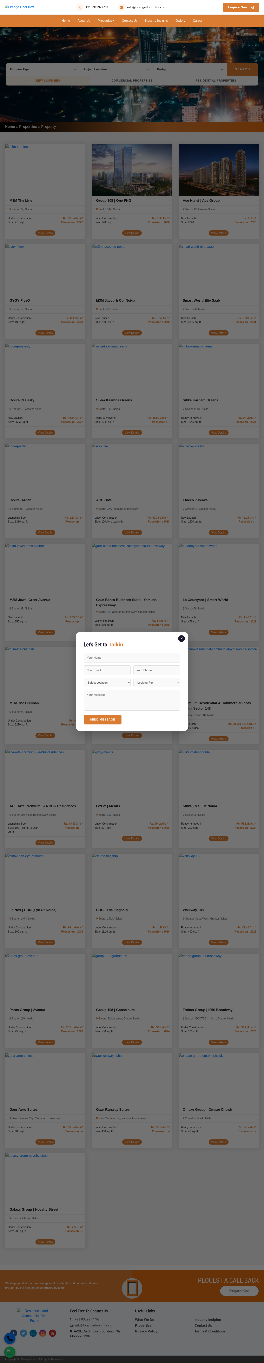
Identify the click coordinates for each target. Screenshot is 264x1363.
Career (197, 20)
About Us (84, 20)
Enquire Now (238, 7)
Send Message (102, 719)
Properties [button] (105, 20)
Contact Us (130, 20)
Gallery (180, 20)
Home (66, 20)
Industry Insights (156, 20)
